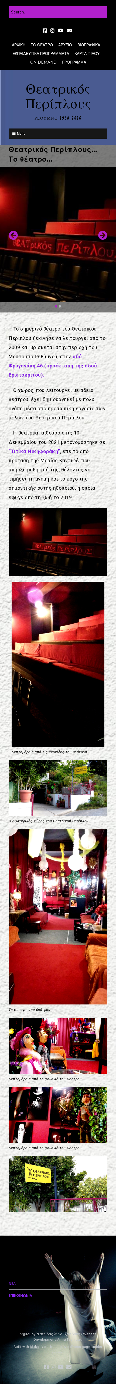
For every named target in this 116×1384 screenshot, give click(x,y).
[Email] (69, 30)
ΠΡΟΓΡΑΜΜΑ (74, 62)
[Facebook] (45, 30)
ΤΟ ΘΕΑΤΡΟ (42, 45)
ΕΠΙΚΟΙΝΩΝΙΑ (20, 1295)
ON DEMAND (43, 62)
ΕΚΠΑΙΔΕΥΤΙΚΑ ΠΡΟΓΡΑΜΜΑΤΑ (40, 53)
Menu (21, 133)
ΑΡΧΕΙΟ (65, 45)
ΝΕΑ (12, 1283)
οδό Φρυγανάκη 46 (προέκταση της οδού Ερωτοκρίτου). (53, 366)
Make (34, 1347)
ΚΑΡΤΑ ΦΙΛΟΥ (87, 53)
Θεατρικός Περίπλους (58, 96)
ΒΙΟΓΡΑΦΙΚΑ (88, 45)
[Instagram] (52, 30)
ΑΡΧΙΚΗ (18, 45)
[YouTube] (60, 30)
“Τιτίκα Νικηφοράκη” (34, 451)
